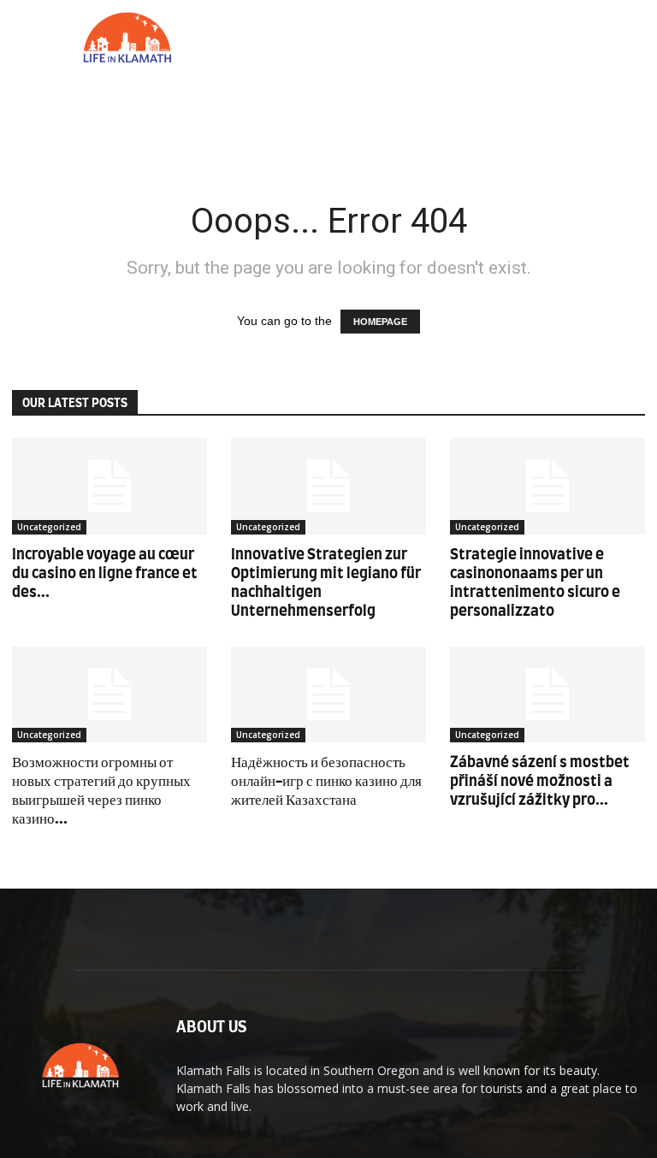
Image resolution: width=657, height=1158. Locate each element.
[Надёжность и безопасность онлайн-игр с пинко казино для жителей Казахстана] (328, 695)
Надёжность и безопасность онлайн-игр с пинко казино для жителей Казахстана (326, 781)
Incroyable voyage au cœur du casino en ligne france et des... (105, 573)
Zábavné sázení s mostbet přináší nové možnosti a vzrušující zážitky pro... (540, 781)
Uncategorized (49, 527)
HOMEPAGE (380, 321)
